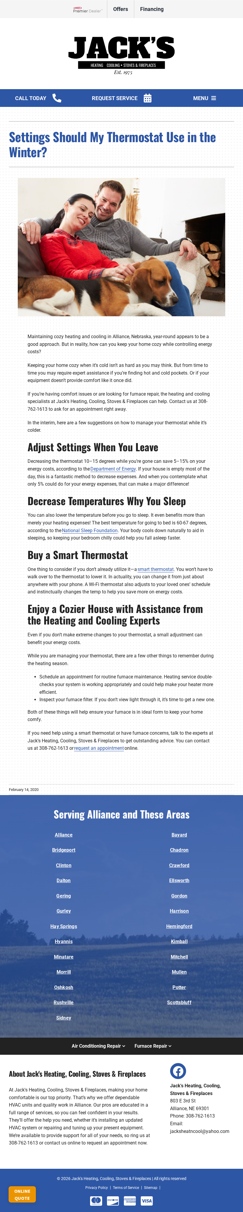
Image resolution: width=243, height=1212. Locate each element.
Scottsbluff (179, 1002)
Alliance (64, 835)
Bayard (179, 835)
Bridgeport (63, 850)
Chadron (179, 850)
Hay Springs (63, 926)
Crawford (179, 865)
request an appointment (99, 748)
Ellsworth (179, 880)
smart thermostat (156, 569)
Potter (179, 987)
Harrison (179, 911)
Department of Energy (113, 469)
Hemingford (179, 926)
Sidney (63, 1018)
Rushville (63, 1002)
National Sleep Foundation (90, 530)
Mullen (179, 972)
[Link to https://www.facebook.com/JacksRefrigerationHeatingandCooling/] (178, 1071)
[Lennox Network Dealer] (90, 9)
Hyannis (64, 941)
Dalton (64, 880)
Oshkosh (63, 987)
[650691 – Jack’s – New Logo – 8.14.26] (121, 26)
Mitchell (179, 957)
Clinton (63, 865)
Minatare (64, 957)
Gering (63, 896)
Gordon (179, 896)
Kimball (179, 941)
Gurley (64, 911)
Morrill (64, 972)
